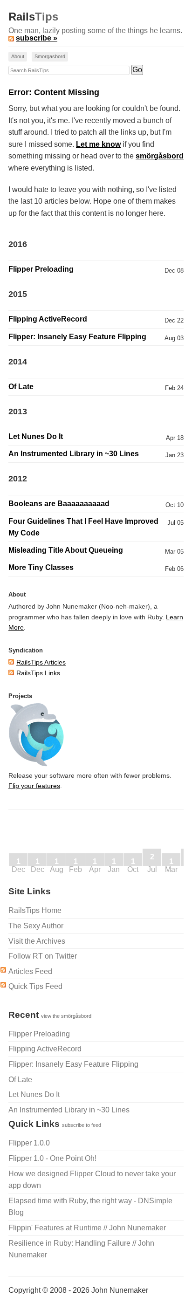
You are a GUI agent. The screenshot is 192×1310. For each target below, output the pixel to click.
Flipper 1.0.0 (29, 1143)
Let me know (98, 144)
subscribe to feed (81, 1125)
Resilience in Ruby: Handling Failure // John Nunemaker (81, 1249)
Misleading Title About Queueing (65, 550)
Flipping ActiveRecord (47, 319)
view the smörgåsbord (66, 1016)
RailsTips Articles (41, 662)
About (17, 56)
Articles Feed (30, 971)
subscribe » (36, 38)
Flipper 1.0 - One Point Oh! (52, 1158)
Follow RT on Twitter (42, 956)
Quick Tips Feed (35, 986)
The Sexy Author (35, 926)
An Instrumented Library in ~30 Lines (73, 454)
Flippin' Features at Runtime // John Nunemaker (87, 1228)
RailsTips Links (38, 673)
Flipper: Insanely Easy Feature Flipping (77, 337)
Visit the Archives (36, 941)
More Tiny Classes (41, 567)
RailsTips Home (35, 910)
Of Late (21, 387)
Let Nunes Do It (35, 436)
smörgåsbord (160, 156)
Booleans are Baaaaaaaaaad (59, 504)
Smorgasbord (49, 56)
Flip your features (34, 785)
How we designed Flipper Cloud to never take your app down (92, 1180)
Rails (33, 16)
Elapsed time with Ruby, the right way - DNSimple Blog (90, 1207)
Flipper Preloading (41, 269)
